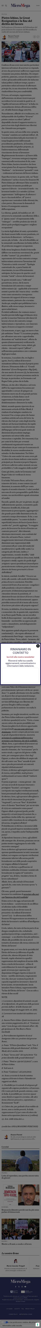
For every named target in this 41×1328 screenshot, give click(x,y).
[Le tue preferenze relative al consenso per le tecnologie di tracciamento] (37, 1324)
